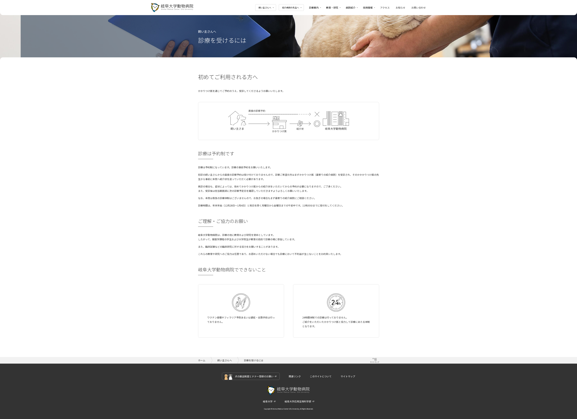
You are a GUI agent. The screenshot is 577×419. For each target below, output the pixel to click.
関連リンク (295, 376)
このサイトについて (321, 376)
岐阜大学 (268, 401)
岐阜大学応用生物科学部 (298, 401)
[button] (265, 7)
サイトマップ (348, 376)
